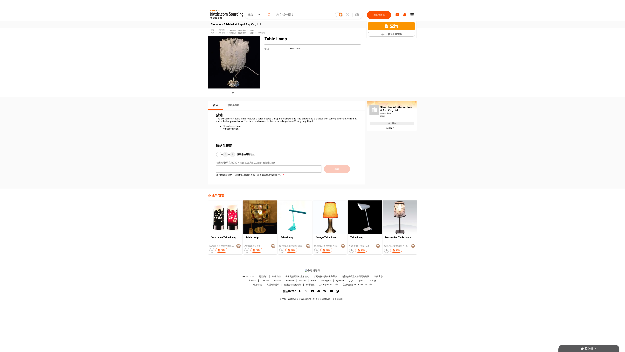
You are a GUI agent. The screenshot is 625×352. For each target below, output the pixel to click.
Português (326, 280)
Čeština (252, 280)
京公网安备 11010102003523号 (357, 284)
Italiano (302, 280)
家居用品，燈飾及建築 (237, 30)
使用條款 (257, 284)
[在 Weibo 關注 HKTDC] (318, 291)
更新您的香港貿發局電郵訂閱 (355, 276)
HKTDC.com (248, 276)
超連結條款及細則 (292, 284)
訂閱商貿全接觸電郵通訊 (325, 276)
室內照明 (261, 33)
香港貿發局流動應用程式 (297, 276)
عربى (351, 280)
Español (277, 280)
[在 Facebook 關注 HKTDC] (300, 291)
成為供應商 (379, 15)
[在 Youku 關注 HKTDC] (337, 291)
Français (290, 280)
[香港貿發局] (312, 270)
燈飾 (252, 30)
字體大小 (378, 276)
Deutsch (265, 280)
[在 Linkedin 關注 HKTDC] (312, 291)
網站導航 (310, 284)
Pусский (340, 280)
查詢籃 (589, 348)
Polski (314, 280)
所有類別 (221, 30)
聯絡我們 (276, 276)
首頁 (212, 30)
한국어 (361, 280)
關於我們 (263, 276)
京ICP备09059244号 (328, 284)
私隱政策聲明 (273, 284)
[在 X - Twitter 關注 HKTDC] (306, 291)
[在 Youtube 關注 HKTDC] (331, 291)
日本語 (373, 280)
